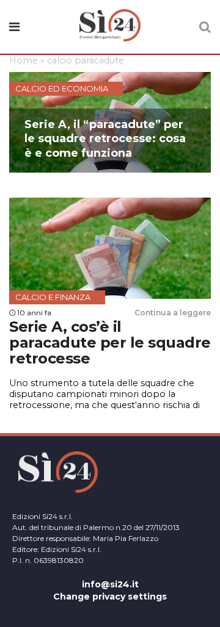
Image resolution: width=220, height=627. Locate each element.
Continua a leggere (172, 312)
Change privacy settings (110, 596)
